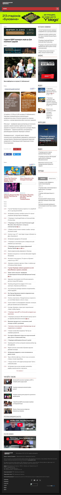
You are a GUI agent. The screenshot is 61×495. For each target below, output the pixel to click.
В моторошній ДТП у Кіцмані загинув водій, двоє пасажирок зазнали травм (46, 199)
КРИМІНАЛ (6, 481)
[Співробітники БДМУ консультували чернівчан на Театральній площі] (8, 403)
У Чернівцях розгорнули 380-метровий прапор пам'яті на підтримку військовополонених (47, 158)
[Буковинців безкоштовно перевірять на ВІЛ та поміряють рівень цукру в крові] (8, 381)
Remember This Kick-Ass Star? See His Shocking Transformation (27, 197)
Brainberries (6, 176)
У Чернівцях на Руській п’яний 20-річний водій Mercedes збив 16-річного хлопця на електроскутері (47, 46)
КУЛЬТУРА (6, 483)
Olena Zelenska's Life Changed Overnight (27, 179)
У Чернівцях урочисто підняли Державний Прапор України (45, 152)
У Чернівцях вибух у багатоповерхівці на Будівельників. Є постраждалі (47, 188)
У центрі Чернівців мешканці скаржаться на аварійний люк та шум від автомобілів (47, 30)
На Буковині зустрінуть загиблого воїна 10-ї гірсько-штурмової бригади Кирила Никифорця (47, 36)
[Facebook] (31, 480)
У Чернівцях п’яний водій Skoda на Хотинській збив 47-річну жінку (46, 41)
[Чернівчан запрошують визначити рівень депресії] (8, 389)
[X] (37, 480)
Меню (5, 9)
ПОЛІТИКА (6, 479)
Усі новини (20, 371)
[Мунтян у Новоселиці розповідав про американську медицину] (8, 411)
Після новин (9, 434)
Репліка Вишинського (12, 416)
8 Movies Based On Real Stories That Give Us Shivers (11, 196)
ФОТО (5, 489)
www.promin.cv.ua (31, 460)
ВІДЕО (5, 487)
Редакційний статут (8, 474)
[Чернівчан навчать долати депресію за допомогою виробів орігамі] (8, 396)
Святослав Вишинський (9, 476)
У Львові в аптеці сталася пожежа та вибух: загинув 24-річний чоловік (46, 51)
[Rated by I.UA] (33, 485)
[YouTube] (34, 480)
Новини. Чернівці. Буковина (9, 456)
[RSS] (40, 480)
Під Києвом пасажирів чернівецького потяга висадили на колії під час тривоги (47, 205)
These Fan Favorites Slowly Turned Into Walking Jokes (10, 180)
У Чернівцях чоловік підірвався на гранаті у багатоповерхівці (45, 183)
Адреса (5, 466)
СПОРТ (5, 485)
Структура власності (8, 472)
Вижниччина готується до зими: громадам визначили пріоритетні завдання (45, 164)
